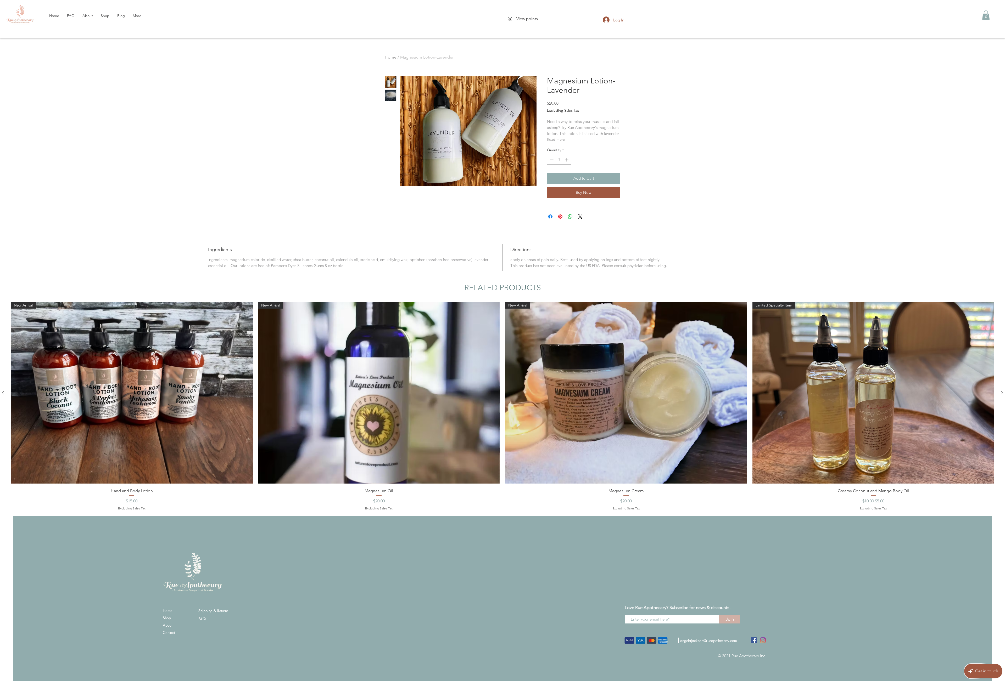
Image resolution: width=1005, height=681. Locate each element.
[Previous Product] (3, 393)
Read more (556, 139)
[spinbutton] (559, 159)
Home (391, 57)
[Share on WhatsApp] (570, 216)
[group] (502, 406)
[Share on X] (580, 216)
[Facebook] (754, 640)
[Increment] (567, 159)
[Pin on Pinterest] (560, 216)
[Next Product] (1002, 393)
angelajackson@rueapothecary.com (708, 640)
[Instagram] (763, 640)
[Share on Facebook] (550, 216)
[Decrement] (551, 159)
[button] (986, 15)
